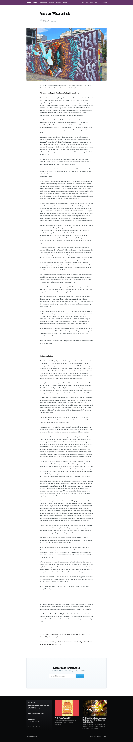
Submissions (43, 2)
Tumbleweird (29, 736)
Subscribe (103, 2)
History (42, 11)
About (96, 2)
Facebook (99, 736)
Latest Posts (93, 736)
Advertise (51, 2)
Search (65, 2)
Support (58, 2)
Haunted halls (31, 719)
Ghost (105, 736)
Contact (91, 2)
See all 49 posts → (34, 726)
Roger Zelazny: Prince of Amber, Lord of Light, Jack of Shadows (38, 706)
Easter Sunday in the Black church (36, 713)
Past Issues (85, 2)
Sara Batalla (46, 20)
